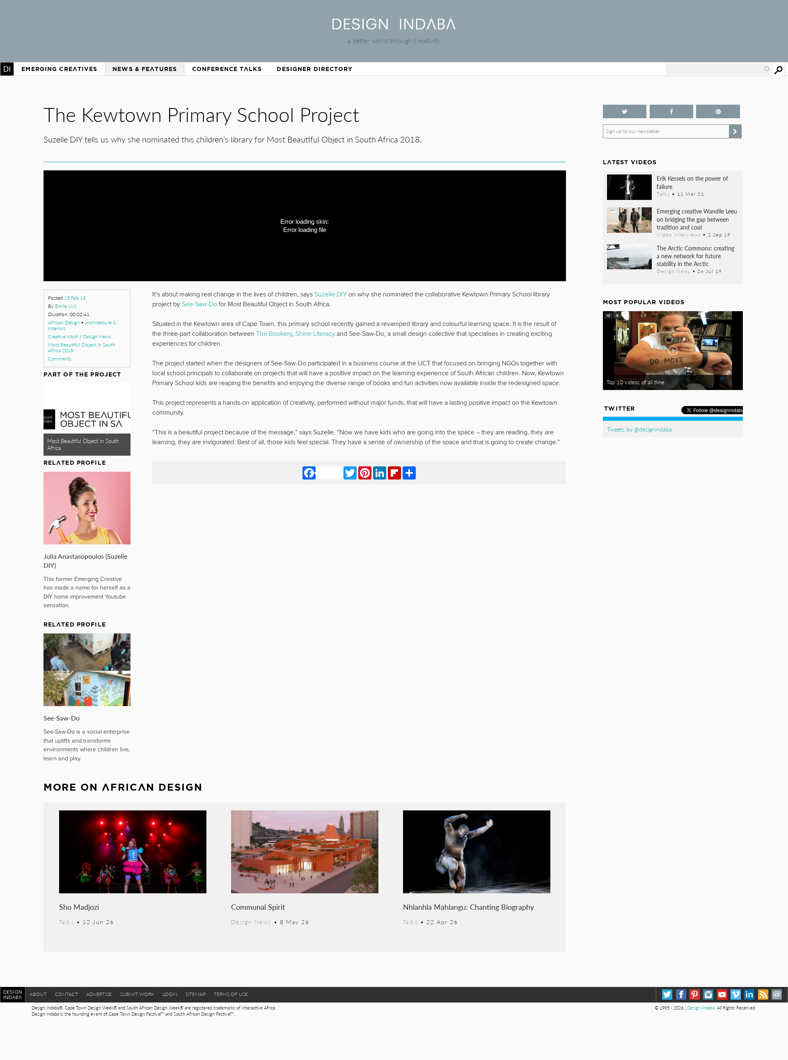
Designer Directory (315, 69)
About (38, 994)
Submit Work (137, 994)
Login (170, 994)
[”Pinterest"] (718, 111)
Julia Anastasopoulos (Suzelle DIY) (85, 560)
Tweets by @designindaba (639, 429)
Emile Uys (65, 306)
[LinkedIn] (379, 473)
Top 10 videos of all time (635, 382)
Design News (97, 336)
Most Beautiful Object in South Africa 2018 (81, 347)
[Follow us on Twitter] (625, 111)
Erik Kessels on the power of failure (692, 182)
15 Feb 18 (75, 297)
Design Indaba (701, 1008)
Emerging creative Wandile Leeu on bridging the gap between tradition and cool (697, 219)
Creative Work (63, 336)
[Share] (409, 473)
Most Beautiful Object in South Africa (83, 444)
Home (7, 69)
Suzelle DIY (330, 294)
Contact (66, 994)
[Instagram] (708, 994)
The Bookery (274, 334)
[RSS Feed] (763, 994)
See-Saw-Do (62, 718)
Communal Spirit (258, 907)
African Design (64, 322)
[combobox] (718, 69)
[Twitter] (350, 473)
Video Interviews (679, 234)
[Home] (394, 27)
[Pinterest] (364, 473)
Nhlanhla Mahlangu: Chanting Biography (468, 907)
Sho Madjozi (79, 907)
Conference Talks (227, 69)
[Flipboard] (394, 473)
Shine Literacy (315, 334)
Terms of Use (231, 994)
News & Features (144, 69)
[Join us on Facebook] (672, 111)
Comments (59, 358)
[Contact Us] (777, 994)
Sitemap (196, 994)
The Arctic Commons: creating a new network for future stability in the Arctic (695, 256)
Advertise (99, 994)
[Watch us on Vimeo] (736, 994)
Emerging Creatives (59, 69)
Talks (66, 922)
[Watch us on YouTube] (722, 994)
